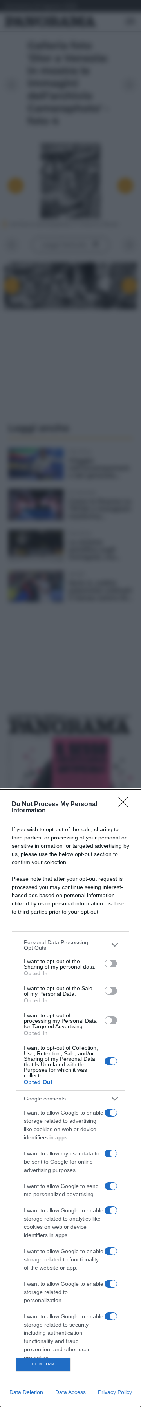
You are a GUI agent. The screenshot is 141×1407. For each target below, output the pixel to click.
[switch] (111, 963)
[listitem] (70, 945)
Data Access (70, 1392)
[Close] (125, 804)
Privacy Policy (115, 1392)
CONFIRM (43, 1364)
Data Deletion (26, 1392)
